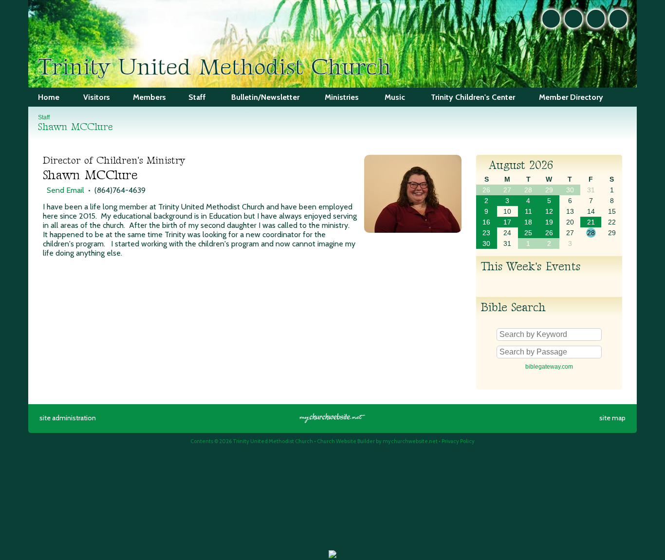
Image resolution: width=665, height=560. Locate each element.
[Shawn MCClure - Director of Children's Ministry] (413, 230)
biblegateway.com (549, 366)
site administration (67, 417)
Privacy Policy (458, 441)
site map (612, 417)
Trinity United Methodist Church (214, 67)
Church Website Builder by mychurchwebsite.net (377, 441)
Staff (44, 117)
